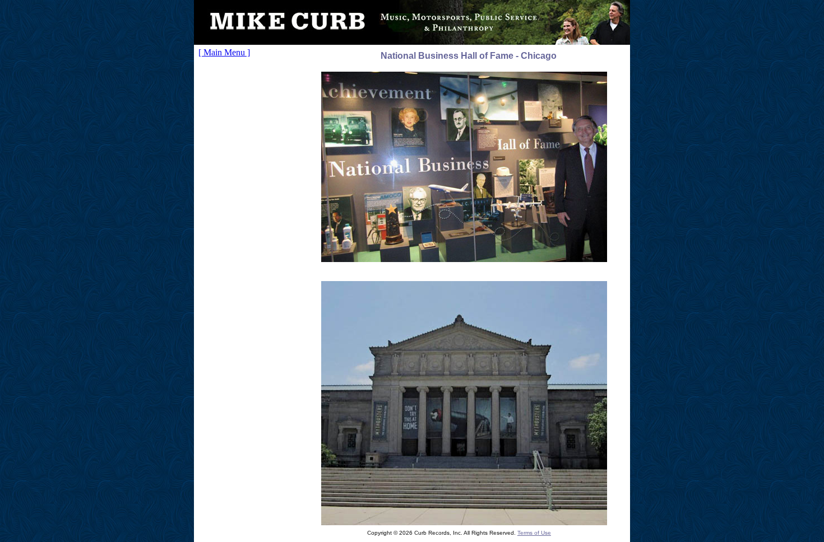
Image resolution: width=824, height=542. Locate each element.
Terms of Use (534, 533)
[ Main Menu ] (224, 52)
